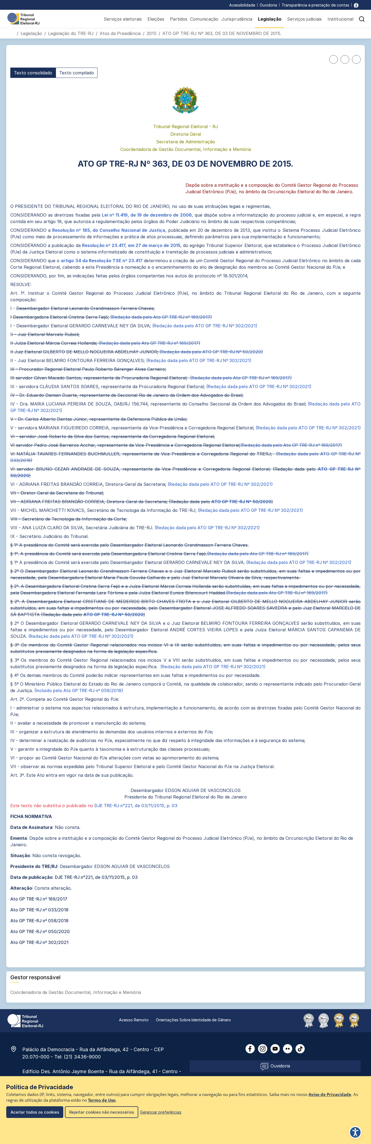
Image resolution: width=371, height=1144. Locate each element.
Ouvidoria (268, 5)
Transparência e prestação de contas (315, 5)
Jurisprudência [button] (236, 19)
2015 (151, 33)
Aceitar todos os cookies (35, 1112)
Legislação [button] (269, 19)
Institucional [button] (340, 19)
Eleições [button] (155, 19)
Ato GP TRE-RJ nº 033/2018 (39, 909)
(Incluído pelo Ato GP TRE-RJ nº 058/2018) (78, 690)
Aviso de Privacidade (330, 1094)
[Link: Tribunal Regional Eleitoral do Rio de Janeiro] (25, 1020)
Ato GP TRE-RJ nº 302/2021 (39, 942)
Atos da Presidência (120, 33)
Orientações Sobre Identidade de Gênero (193, 1020)
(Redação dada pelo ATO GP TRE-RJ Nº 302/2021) (204, 325)
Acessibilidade (242, 5)
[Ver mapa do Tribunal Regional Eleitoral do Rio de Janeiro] (16, 1049)
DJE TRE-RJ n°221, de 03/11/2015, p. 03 (136, 805)
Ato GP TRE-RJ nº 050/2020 (40, 931)
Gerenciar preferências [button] (160, 1112)
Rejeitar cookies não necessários (101, 1112)
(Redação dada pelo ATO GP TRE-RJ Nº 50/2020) (210, 351)
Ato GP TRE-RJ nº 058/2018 (39, 920)
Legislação (31, 33)
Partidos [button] (178, 19)
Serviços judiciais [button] (304, 19)
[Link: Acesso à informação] (356, 5)
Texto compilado (76, 72)
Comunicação (204, 19)
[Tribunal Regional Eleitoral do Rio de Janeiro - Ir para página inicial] (23, 18)
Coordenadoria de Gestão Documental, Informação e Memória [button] (76, 992)
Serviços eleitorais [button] (123, 19)
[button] (361, 19)
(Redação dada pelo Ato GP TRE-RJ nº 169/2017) (161, 317)
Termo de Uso (101, 1100)
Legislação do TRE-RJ (71, 33)
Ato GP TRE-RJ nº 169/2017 (38, 899)
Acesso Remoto (134, 1020)
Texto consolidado (33, 72)
